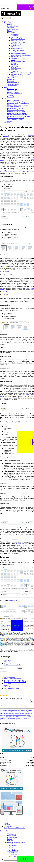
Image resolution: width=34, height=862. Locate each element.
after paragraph (21, 710)
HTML (16, 716)
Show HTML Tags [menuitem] (14, 851)
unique (9, 719)
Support (6, 823)
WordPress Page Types (17, 45)
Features (9, 24)
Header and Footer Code (18, 42)
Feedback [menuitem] (10, 840)
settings (28, 718)
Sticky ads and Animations (14, 93)
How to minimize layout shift (15, 118)
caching (1, 713)
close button (14, 713)
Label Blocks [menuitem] (12, 844)
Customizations (11, 79)
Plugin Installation (12, 26)
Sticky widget (20, 543)
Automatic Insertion (16, 37)
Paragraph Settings (16, 44)
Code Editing (14, 34)
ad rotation (9, 710)
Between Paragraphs (13, 92)
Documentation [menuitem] (11, 835)
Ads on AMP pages (16, 56)
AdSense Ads (15, 47)
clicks (5, 713)
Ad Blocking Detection (17, 76)
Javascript (30, 716)
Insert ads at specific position (15, 110)
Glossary (9, 31)
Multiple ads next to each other (12, 665)
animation (30, 710)
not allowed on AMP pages (8, 171)
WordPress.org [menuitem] (11, 834)
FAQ (5, 98)
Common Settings (12, 29)
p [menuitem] (12, 847)
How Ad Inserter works (14, 100)
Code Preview (15, 35)
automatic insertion (5, 711)
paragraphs (2, 718)
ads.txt (13, 60)
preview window (12, 600)
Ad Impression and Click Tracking (21, 73)
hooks (13, 716)
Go (32, 702)
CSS (24, 713)
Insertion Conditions (16, 48)
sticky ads (31, 135)
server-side (23, 718)
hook (10, 716)
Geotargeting (14, 71)
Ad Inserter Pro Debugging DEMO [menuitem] (15, 842)
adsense (16, 710)
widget (12, 719)
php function (10, 718)
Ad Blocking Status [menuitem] (14, 854)
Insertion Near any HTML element (21, 55)
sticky (6, 720)
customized (15, 539)
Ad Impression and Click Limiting (20, 74)
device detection (9, 715)
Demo (5, 87)
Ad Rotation (14, 64)
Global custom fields (13, 84)
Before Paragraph (12, 89)
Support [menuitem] (9, 839)
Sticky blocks (11, 95)
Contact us (7, 122)
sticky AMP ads (27, 171)
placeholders (6, 136)
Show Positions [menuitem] (13, 845)
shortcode (2, 720)
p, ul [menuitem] (13, 849)
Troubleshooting (12, 85)
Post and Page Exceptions (18, 61)
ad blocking (3, 710)
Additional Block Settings (18, 53)
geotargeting (2, 716)
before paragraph (14, 711)
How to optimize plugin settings (16, 102)
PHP (6, 718)
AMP (26, 710)
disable (14, 715)
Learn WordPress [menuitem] (12, 837)
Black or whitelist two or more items (17, 105)
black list (29, 711)
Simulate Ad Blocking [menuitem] (15, 856)
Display (10, 534)
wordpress (17, 719)
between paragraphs (23, 711)
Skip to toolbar (4, 831)
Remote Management (13, 82)
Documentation (8, 23)
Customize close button (14, 106)
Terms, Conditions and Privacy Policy (14, 828)
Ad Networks (11, 77)
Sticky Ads (14, 69)
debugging (2, 715)
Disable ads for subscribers (15, 108)
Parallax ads (10, 97)
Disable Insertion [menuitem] (13, 852)
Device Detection (16, 68)
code (18, 713)
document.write (20, 715)
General (7, 271)
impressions (20, 716)
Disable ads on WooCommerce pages (18, 103)
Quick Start (10, 27)
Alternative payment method (15, 119)
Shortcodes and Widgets (18, 39)
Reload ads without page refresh (16, 113)
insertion (25, 716)
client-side (9, 713)
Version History (8, 121)
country (21, 713)
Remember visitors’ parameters (16, 111)
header (7, 716)
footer (28, 715)
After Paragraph (11, 90)
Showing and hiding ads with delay (17, 114)
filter (25, 715)
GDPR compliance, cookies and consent (18, 116)
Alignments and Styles (17, 40)
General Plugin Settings (17, 50)
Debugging (10, 81)
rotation (18, 718)
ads (13, 710)
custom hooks (29, 713)
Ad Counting (14, 66)
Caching (13, 63)
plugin (15, 718)
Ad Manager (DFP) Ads (18, 58)
